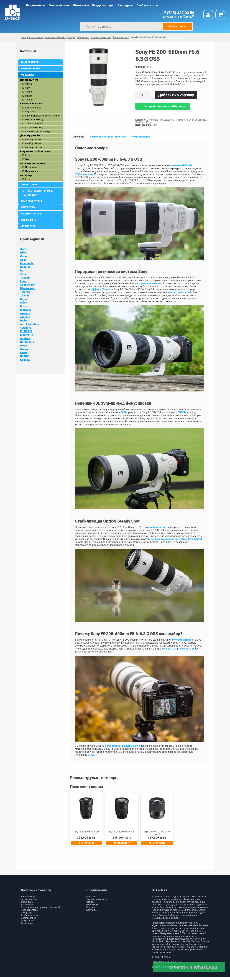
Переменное (181, 120)
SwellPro (25, 327)
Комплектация (141, 136)
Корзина (90, 907)
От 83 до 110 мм (143, 122)
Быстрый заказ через (164, 106)
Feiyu (23, 302)
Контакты (91, 910)
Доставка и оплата (96, 899)
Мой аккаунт (93, 904)
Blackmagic (27, 288)
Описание (78, 136)
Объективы (81, 5)
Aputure (25, 338)
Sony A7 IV (168, 648)
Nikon (23, 252)
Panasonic (27, 263)
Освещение (28, 226)
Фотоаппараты (59, 5)
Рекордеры (125, 5)
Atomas (25, 313)
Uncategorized (28, 918)
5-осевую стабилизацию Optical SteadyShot (175, 539)
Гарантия (91, 896)
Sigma (24, 299)
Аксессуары (29, 184)
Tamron (25, 291)
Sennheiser (27, 284)
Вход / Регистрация (208, 14)
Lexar (23, 352)
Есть (166, 120)
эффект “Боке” (100, 289)
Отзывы (90, 902)
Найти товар (177, 26)
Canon (24, 256)
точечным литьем (149, 283)
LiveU (23, 281)
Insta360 (25, 309)
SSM (123, 412)
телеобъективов (182, 639)
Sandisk (25, 266)
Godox (24, 349)
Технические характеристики (108, 136)
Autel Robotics (29, 324)
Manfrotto (26, 334)
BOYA (23, 345)
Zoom (23, 274)
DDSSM (182, 412)
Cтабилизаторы (147, 5)
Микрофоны (28, 220)
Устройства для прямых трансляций (37, 193)
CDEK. (91, 754)
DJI (22, 270)
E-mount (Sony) (155, 120)
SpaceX (25, 359)
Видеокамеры (35, 5)
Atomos (25, 317)
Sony (191, 120)
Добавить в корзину (176, 95)
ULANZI (25, 356)
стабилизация (156, 527)
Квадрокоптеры (103, 5)
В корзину (88, 843)
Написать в (191, 967)
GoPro (24, 249)
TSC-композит (84, 174)
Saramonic (27, 341)
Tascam (25, 277)
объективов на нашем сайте (122, 745)
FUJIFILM (26, 331)
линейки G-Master (182, 165)
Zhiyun (24, 295)
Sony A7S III (186, 648)
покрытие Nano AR (179, 292)
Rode (23, 320)
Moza (23, 306)
